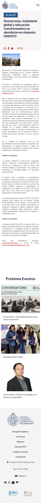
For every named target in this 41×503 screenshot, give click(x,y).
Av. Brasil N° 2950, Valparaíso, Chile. (22, 462)
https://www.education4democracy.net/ (16, 245)
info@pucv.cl (22, 476)
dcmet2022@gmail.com (10, 243)
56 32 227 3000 (22, 469)
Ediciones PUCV (20, 447)
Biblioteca (20, 442)
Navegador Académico (20, 432)
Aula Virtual (20, 437)
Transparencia (20, 457)
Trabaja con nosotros (20, 452)
